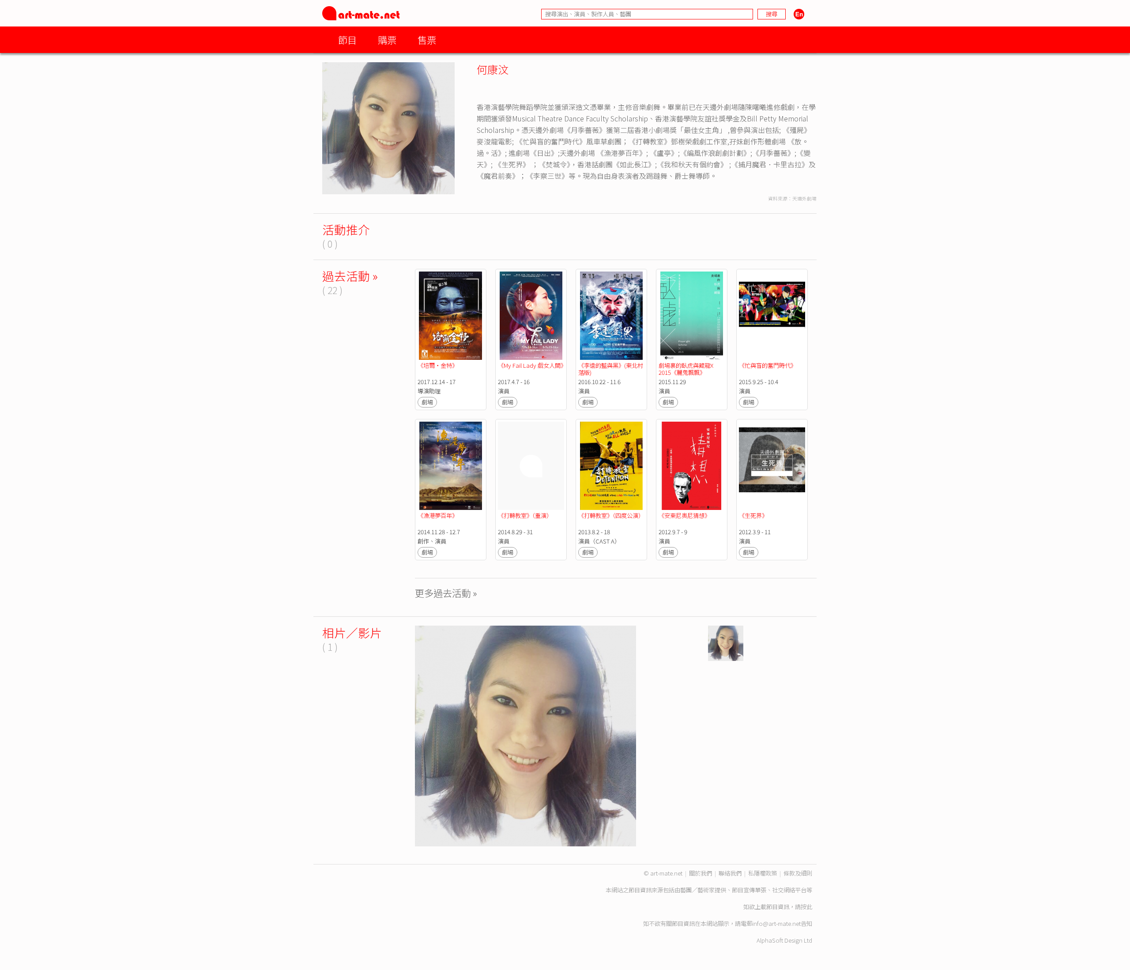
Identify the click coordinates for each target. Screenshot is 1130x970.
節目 (347, 39)
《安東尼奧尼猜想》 (684, 515)
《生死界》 (753, 515)
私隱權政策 (762, 873)
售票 (427, 39)
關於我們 (700, 873)
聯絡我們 (730, 873)
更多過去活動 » (446, 593)
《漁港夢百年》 (438, 515)
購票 (387, 39)
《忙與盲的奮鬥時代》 (767, 365)
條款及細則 (797, 873)
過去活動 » (350, 275)
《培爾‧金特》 (438, 365)
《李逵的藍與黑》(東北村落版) (610, 369)
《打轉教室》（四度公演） (611, 515)
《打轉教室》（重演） (525, 515)
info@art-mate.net (776, 923)
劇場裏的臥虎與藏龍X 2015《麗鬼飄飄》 (687, 369)
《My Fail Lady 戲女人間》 (532, 365)
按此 (806, 906)
